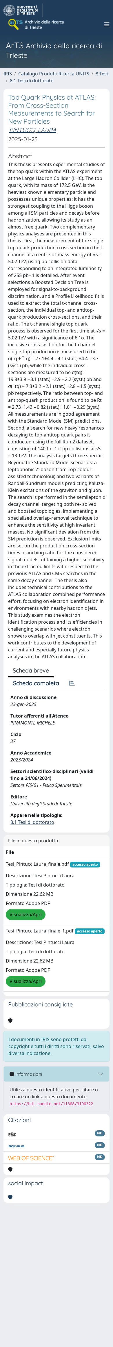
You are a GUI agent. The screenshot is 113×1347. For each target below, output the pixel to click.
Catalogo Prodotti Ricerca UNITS (53, 73)
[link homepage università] (36, 24)
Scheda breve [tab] (31, 670)
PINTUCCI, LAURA (32, 129)
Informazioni (28, 1074)
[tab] (72, 683)
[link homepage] (23, 10)
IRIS (7, 73)
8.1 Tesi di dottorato (32, 80)
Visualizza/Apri (26, 914)
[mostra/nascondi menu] (107, 24)
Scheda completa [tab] (36, 683)
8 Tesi (102, 73)
